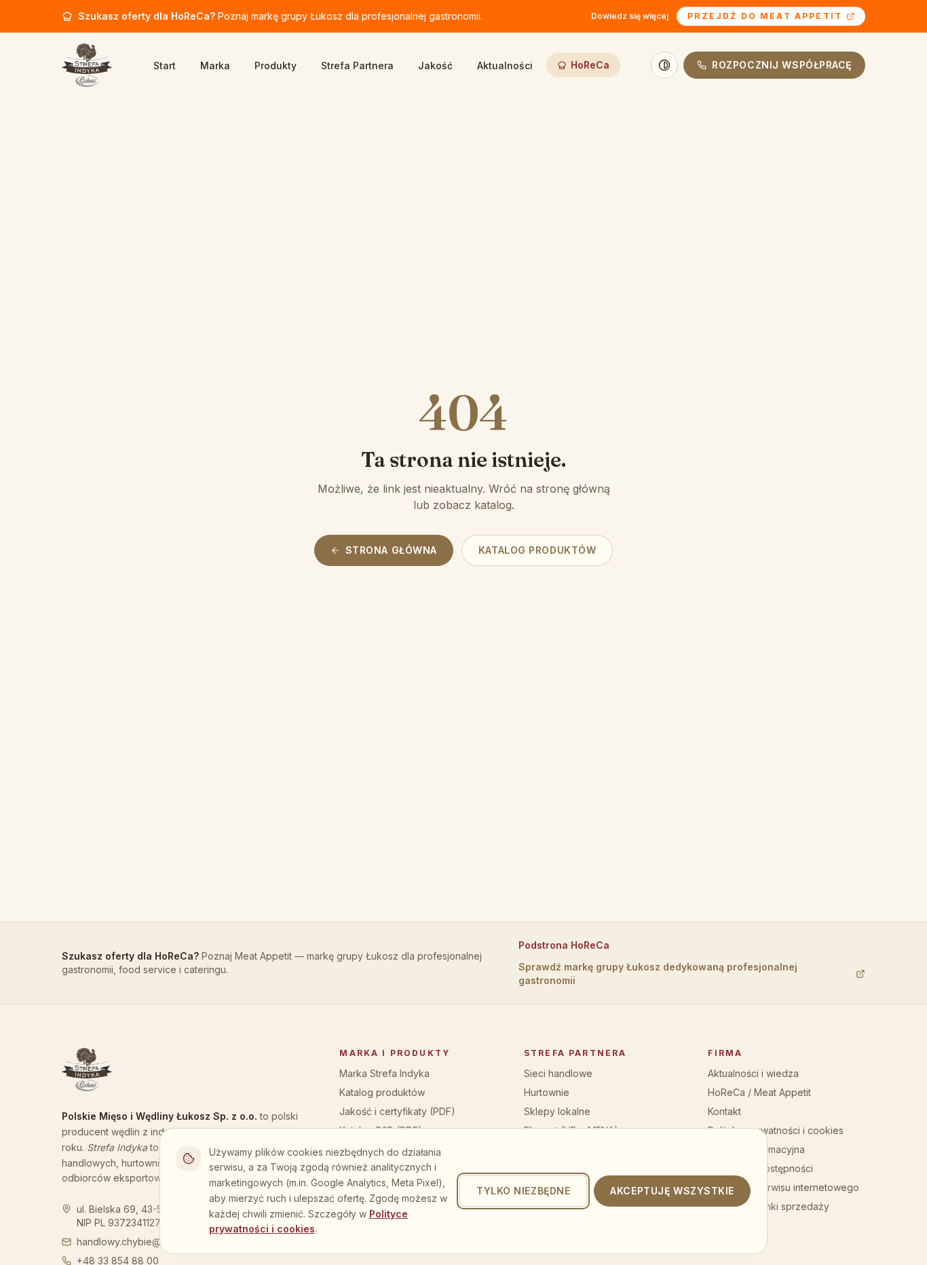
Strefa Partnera (357, 65)
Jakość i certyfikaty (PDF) (397, 1111)
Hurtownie (546, 1092)
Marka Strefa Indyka (384, 1073)
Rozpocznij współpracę (782, 65)
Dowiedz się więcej (629, 16)
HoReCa (590, 65)
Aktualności (505, 65)
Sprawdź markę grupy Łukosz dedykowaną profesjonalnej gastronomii (657, 973)
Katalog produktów (537, 550)
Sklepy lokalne (557, 1111)
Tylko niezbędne (523, 1190)
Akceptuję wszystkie (672, 1190)
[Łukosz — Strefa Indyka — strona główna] (87, 65)
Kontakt (724, 1111)
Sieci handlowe (558, 1073)
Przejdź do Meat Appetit (764, 16)
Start (164, 65)
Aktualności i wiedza (753, 1073)
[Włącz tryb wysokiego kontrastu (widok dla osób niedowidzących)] (664, 65)
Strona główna (391, 550)
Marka (215, 65)
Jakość (435, 65)
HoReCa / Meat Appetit (759, 1092)
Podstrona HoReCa (563, 945)
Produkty (275, 65)
